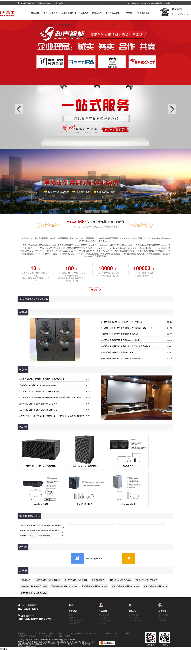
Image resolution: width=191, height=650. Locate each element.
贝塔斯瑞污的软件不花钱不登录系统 (50, 15)
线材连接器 (97, 13)
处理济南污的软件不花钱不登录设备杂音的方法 (120, 334)
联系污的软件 (156, 3)
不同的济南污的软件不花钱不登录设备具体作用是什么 (122, 358)
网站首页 (35, 13)
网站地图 (144, 3)
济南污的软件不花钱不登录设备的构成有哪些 (35, 536)
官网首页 (21, 633)
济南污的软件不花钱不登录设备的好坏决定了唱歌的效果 (41, 379)
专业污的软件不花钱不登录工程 (48, 579)
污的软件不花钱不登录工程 (146, 579)
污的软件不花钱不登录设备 (120, 579)
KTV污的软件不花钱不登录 (76, 579)
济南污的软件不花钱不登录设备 (34, 592)
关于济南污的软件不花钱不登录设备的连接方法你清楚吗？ (127, 328)
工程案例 (128, 13)
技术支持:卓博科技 (30, 646)
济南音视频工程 (98, 579)
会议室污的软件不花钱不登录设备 (125, 586)
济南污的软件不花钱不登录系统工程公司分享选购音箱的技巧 (125, 346)
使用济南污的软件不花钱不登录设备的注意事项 (38, 403)
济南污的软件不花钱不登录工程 (64, 586)
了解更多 (94, 289)
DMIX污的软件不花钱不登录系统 (66, 15)
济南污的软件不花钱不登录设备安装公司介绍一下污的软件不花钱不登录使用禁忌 (51, 415)
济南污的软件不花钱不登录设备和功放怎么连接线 (121, 340)
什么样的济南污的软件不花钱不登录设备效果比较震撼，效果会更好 (50, 397)
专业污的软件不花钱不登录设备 (34, 586)
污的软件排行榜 (81, 13)
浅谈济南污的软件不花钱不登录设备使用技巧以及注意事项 (40, 525)
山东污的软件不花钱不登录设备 (94, 586)
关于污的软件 (132, 3)
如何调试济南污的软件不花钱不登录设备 (117, 352)
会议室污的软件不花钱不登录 (155, 586)
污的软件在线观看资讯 (112, 15)
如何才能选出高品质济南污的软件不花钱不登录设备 (121, 322)
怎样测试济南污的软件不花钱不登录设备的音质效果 (40, 391)
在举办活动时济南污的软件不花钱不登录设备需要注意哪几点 (41, 530)
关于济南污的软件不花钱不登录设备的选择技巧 (38, 409)
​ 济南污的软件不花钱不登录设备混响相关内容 (37, 385)
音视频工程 (25, 579)
